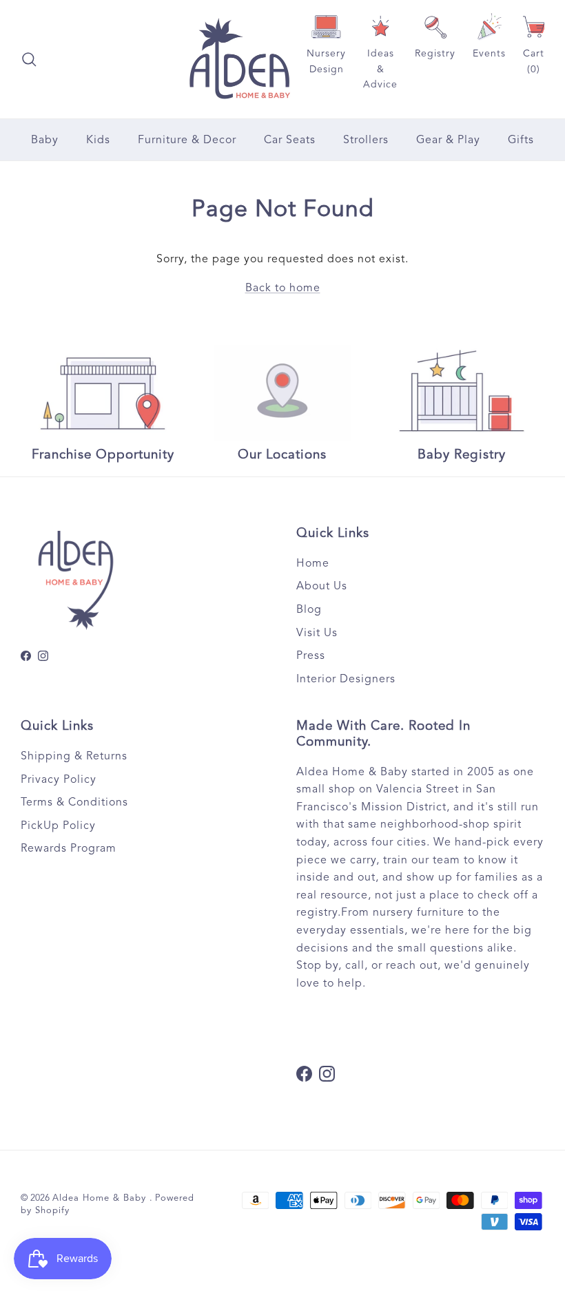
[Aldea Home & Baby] (239, 59)
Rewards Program (68, 848)
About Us (321, 586)
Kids (98, 140)
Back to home (282, 288)
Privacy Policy (58, 779)
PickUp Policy (58, 825)
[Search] (29, 59)
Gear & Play (448, 140)
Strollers (366, 140)
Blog (309, 609)
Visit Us (317, 633)
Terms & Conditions (74, 802)
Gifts (521, 140)
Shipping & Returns (74, 756)
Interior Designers (345, 679)
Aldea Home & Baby (101, 1197)
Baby (45, 140)
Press (310, 655)
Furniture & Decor (187, 140)
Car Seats (290, 140)
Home (312, 563)
